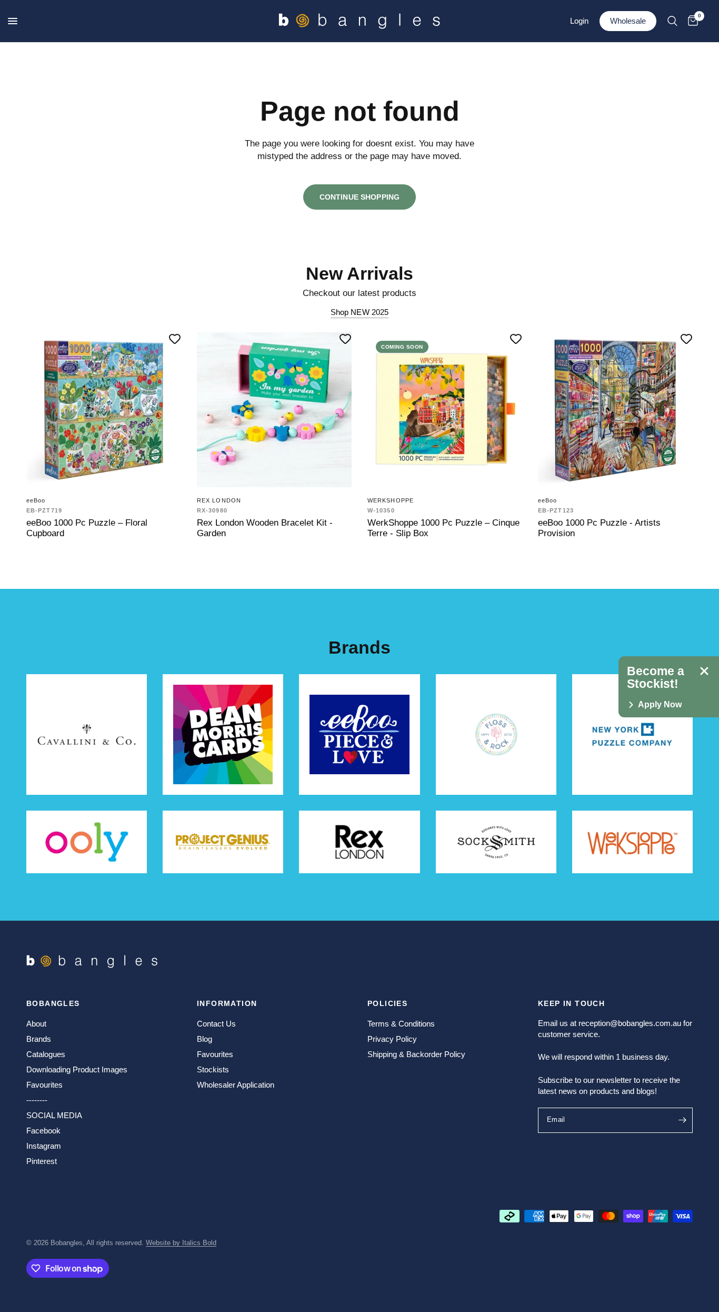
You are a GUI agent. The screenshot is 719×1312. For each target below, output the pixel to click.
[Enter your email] (682, 1120)
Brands (38, 1038)
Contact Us (216, 1023)
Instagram (43, 1145)
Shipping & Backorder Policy (416, 1054)
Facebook (43, 1130)
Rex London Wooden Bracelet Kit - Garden (265, 528)
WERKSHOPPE (390, 500)
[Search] (672, 21)
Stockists (213, 1069)
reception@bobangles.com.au (629, 1023)
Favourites (44, 1084)
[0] (690, 21)
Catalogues (45, 1054)
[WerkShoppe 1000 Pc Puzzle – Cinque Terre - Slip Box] (444, 409)
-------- (36, 1100)
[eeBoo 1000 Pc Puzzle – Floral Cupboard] (103, 409)
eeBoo (36, 500)
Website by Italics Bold (181, 1243)
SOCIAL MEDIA (54, 1115)
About (36, 1023)
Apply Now (660, 705)
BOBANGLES (53, 1003)
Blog (204, 1038)
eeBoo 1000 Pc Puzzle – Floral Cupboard (86, 528)
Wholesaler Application (235, 1084)
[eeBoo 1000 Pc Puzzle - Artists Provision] (615, 409)
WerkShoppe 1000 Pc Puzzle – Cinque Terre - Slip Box (443, 528)
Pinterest (41, 1161)
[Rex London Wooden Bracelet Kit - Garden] (274, 409)
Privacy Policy (392, 1038)
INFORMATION (227, 1003)
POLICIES (387, 1003)
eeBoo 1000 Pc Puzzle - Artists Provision (599, 528)
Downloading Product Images (76, 1069)
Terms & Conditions (401, 1023)
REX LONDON (219, 500)
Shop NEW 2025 (360, 312)
